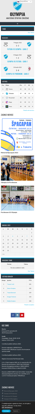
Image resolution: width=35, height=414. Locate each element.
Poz (3, 85)
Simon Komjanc (11, 288)
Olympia (17, 14)
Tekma (26, 264)
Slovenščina (23, 1)
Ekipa (7, 85)
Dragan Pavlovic (11, 297)
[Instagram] (17, 315)
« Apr (3, 254)
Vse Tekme (31, 32)
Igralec (9, 280)
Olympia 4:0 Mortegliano (11, 399)
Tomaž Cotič (10, 284)
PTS (30, 280)
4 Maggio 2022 (17, 55)
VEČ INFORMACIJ (7, 407)
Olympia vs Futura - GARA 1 (17, 61)
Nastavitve (15, 411)
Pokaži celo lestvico (28, 110)
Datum (9, 264)
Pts (21, 85)
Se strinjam (6, 411)
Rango (4, 280)
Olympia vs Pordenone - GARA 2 (17, 73)
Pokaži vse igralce (29, 304)
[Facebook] (13, 315)
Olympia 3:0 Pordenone (9, 182)
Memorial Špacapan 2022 (9, 153)
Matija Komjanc (11, 301)
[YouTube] (22, 315)
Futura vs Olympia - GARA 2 (17, 49)
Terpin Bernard (11, 292)
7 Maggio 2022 (17, 42)
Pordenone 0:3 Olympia (9, 212)
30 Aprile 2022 (17, 67)
